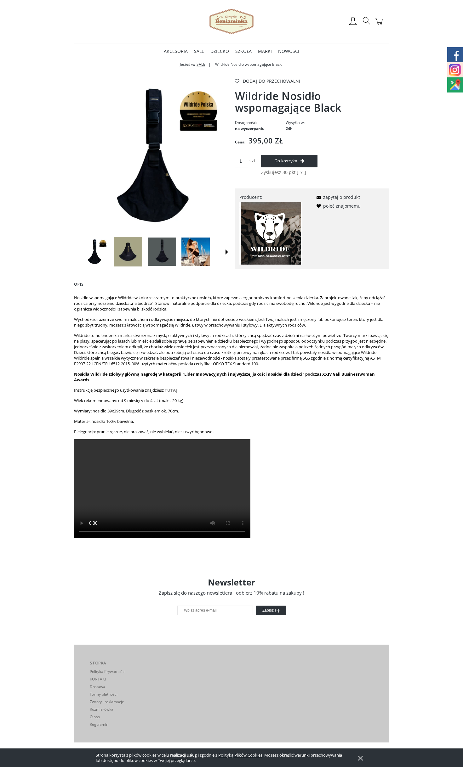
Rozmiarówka (101, 709)
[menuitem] (175, 51)
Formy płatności (103, 694)
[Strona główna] (231, 21)
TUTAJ (171, 390)
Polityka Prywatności (107, 671)
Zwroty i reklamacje (107, 701)
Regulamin (99, 724)
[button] (227, 252)
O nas (95, 716)
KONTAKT (98, 679)
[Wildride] (270, 233)
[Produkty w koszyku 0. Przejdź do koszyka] (380, 25)
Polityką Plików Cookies (240, 755)
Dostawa (97, 686)
